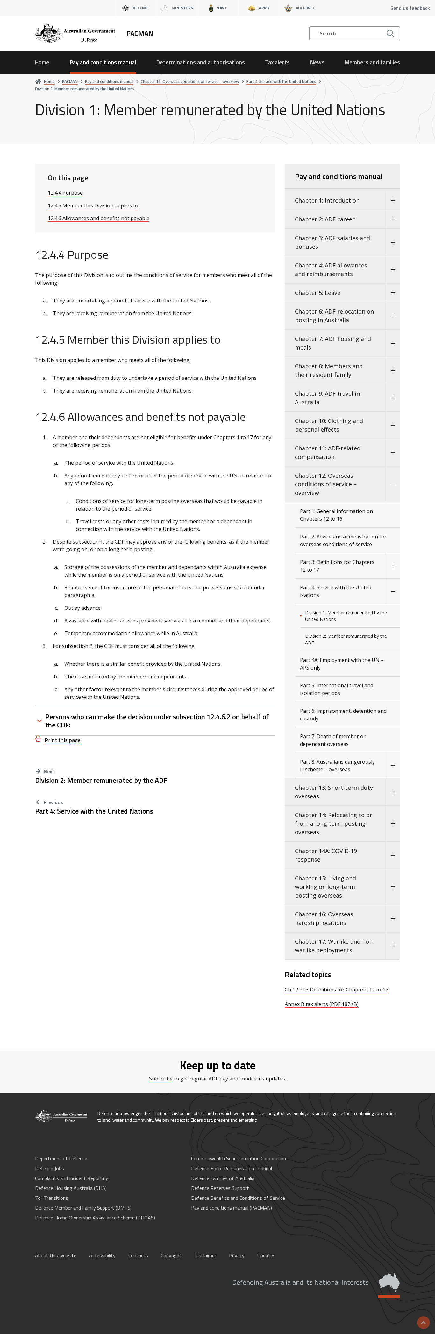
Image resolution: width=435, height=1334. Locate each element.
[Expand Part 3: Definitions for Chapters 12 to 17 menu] (393, 566)
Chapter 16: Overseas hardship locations (324, 918)
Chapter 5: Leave (317, 292)
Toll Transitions (51, 1198)
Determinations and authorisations (200, 62)
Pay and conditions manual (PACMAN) (231, 1208)
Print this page (63, 740)
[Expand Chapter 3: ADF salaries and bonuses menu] (393, 242)
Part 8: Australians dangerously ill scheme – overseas (337, 765)
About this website (55, 1255)
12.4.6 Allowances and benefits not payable (98, 218)
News (317, 62)
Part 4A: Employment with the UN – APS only (342, 664)
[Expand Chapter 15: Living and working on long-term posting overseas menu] (393, 887)
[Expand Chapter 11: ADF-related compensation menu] (393, 452)
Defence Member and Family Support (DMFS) (83, 1208)
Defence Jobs (49, 1168)
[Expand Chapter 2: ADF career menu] (393, 219)
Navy (221, 8)
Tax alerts (277, 62)
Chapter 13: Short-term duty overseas (334, 792)
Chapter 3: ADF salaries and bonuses (332, 242)
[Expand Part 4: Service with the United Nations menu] (393, 591)
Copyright (171, 1255)
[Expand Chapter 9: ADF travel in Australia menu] (393, 398)
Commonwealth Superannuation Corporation (238, 1158)
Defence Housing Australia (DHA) (71, 1188)
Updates (266, 1255)
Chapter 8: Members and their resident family (329, 370)
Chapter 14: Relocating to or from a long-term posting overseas (333, 823)
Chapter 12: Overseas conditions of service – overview (326, 484)
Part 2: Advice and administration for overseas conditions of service (343, 540)
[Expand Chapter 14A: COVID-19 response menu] (393, 855)
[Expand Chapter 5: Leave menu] (393, 292)
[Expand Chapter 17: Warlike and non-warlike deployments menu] (393, 946)
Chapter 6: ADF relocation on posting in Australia (334, 316)
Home (42, 62)
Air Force (305, 8)
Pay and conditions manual (103, 62)
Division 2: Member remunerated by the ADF (101, 780)
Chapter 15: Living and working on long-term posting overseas (325, 886)
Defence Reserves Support (220, 1188)
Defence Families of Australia (222, 1178)
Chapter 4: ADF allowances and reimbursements (331, 269)
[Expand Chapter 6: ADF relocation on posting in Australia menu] (393, 316)
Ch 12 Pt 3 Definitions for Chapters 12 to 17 (336, 989)
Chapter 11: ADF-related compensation (327, 452)
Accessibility (102, 1255)
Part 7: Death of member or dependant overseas (333, 740)
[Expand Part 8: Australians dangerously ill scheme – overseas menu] (393, 765)
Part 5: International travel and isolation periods (336, 689)
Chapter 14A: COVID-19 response (326, 855)
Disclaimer (205, 1255)
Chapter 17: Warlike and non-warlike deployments (334, 946)
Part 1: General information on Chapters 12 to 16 (336, 515)
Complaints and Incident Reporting (72, 1178)
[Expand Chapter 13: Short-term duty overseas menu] (393, 792)
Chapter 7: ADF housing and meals (333, 343)
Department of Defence (61, 1158)
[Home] (61, 1116)
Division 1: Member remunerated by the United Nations (346, 615)
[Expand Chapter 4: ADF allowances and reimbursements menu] (393, 269)
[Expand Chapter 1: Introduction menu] (393, 200)
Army (264, 8)
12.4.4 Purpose (65, 192)
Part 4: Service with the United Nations (94, 811)
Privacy (237, 1255)
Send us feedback (410, 8)
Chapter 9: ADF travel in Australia (327, 398)
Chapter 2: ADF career (325, 219)
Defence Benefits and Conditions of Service (238, 1198)
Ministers (182, 8)
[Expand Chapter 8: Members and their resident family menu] (393, 370)
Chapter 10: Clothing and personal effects (329, 425)
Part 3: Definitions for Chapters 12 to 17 (337, 566)
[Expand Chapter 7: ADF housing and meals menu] (393, 343)
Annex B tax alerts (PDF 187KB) (322, 1004)
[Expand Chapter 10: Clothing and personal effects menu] (393, 425)
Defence (141, 8)
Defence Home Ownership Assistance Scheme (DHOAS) (95, 1217)
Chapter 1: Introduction (327, 200)
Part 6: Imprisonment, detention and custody (343, 714)
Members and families (372, 62)
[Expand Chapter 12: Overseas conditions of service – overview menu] (393, 484)
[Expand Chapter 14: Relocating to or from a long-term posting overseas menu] (393, 824)
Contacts (138, 1255)
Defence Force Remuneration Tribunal (231, 1168)
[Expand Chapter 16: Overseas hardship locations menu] (393, 918)
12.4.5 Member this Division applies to (93, 205)
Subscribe (161, 1078)
